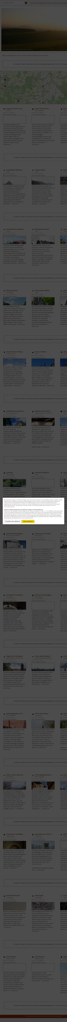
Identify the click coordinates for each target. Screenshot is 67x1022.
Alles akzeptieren (28, 521)
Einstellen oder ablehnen (12, 521)
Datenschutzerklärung (9, 507)
